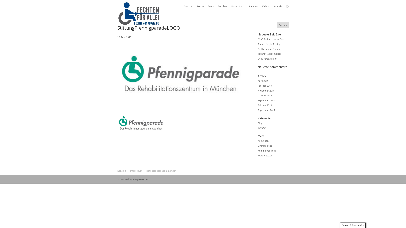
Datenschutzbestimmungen (161, 170)
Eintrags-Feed (265, 145)
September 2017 (266, 110)
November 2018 (266, 90)
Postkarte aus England (269, 49)
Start (187, 6)
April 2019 (263, 80)
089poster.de (140, 179)
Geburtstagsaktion (267, 58)
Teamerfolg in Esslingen (270, 44)
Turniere (222, 6)
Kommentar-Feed (267, 150)
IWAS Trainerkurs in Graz (271, 39)
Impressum (136, 170)
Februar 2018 (265, 105)
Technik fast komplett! (269, 53)
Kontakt (278, 6)
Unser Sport (237, 6)
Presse (200, 6)
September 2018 (266, 100)
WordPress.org (265, 155)
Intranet (262, 127)
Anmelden (263, 140)
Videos (265, 6)
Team (211, 6)
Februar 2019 (265, 85)
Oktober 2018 (265, 95)
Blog (260, 123)
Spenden (253, 6)
